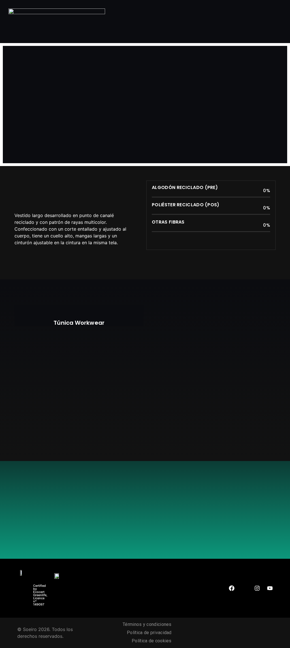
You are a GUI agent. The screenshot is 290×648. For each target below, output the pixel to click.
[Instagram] (257, 588)
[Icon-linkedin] (244, 588)
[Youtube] (270, 588)
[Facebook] (231, 588)
